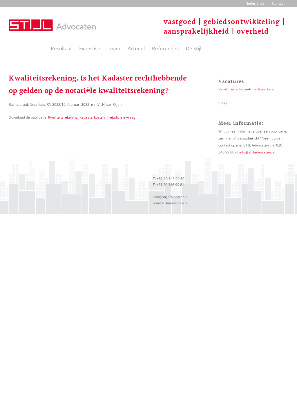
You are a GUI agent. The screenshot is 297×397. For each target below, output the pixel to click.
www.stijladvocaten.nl (170, 203)
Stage (223, 103)
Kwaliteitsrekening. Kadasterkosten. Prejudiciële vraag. (92, 117)
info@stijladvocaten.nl (257, 152)
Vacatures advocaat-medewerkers (246, 89)
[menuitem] (255, 3)
